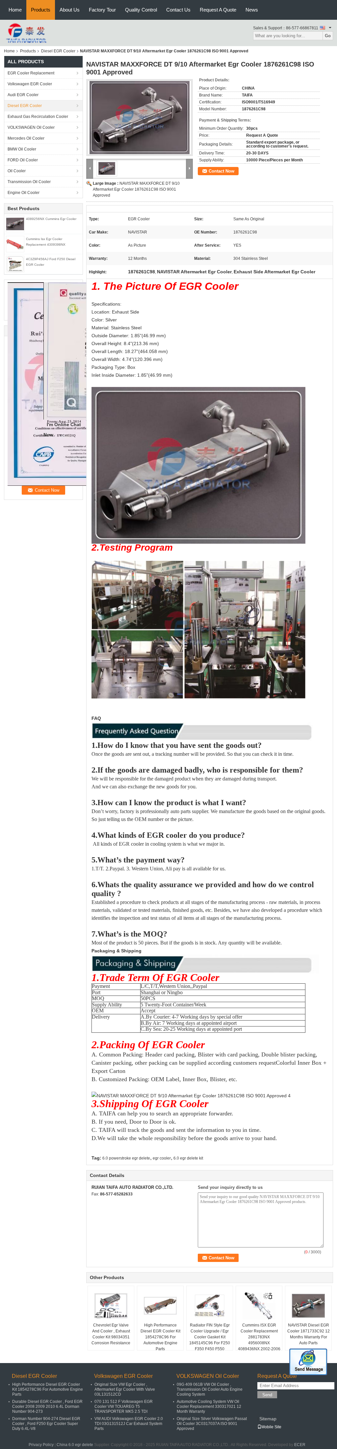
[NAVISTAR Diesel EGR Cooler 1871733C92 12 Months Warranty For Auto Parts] (308, 1305)
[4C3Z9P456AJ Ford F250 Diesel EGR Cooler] (15, 263)
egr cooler (162, 1158)
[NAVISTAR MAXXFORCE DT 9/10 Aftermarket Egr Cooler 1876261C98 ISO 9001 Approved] (139, 117)
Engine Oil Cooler (23, 192)
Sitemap (267, 1418)
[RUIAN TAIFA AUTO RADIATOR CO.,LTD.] (27, 32)
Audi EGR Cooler (23, 95)
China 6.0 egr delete (75, 1444)
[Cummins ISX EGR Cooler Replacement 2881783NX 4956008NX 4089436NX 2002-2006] (259, 1305)
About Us (70, 10)
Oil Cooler (17, 171)
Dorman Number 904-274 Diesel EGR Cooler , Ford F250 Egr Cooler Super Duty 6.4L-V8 (46, 1423)
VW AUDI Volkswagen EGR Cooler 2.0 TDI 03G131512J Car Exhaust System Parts (128, 1423)
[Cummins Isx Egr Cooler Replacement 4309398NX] (15, 243)
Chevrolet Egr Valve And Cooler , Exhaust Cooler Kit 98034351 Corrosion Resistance (110, 1334)
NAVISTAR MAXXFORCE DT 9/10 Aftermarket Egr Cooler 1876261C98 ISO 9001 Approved (136, 189)
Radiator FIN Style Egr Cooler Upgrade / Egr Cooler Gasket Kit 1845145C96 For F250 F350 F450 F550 (209, 1337)
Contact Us (178, 10)
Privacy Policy (41, 1444)
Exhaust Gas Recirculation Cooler (38, 116)
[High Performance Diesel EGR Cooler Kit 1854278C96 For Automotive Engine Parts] (160, 1305)
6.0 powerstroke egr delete (126, 1158)
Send (267, 1394)
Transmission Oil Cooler (29, 181)
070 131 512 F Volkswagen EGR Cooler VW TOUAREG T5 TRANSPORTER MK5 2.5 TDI (123, 1406)
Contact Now (221, 171)
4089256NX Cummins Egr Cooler (51, 219)
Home (15, 10)
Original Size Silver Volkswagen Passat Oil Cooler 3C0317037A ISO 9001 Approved (212, 1423)
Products (40, 10)
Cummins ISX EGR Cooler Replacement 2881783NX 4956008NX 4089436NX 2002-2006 (259, 1337)
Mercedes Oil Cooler (26, 138)
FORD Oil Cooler (23, 160)
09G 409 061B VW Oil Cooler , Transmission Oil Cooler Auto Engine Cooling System (210, 1389)
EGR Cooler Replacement (31, 73)
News (252, 10)
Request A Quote (218, 10)
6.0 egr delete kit (188, 1158)
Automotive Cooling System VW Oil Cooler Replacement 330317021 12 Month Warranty (209, 1406)
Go (328, 35)
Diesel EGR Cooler (58, 51)
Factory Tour (102, 10)
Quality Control (141, 10)
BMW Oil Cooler (22, 149)
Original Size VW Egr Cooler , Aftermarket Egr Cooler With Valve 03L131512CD (124, 1389)
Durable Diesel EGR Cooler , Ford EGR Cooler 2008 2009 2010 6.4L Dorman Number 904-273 (47, 1406)
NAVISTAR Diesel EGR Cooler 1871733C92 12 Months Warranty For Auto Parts (308, 1334)
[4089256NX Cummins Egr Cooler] (15, 223)
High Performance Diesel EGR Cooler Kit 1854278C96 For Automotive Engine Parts (160, 1337)
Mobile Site (271, 1427)
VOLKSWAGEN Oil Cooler (31, 127)
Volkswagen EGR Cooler (30, 84)
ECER (299, 1444)
